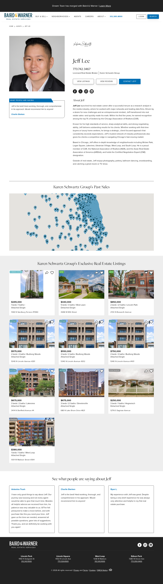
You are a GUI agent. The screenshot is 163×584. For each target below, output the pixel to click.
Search (153, 16)
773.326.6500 (63, 561)
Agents (77, 16)
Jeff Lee (27, 26)
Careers (89, 16)
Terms (85, 570)
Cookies (92, 570)
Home (11, 26)
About (101, 16)
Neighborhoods (60, 16)
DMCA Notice (102, 570)
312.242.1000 (26, 561)
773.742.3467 (81, 69)
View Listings (83, 81)
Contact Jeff (129, 81)
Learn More (105, 6)
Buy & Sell (41, 16)
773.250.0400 (136, 561)
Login (141, 16)
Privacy (76, 570)
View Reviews (106, 81)
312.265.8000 (116, 16)
